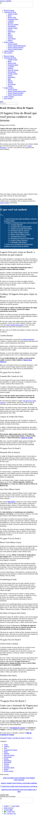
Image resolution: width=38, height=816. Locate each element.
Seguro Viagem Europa (15, 49)
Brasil (9, 15)
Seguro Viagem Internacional (17, 45)
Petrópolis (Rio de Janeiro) (20, 230)
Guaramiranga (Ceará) (18, 236)
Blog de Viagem (9, 10)
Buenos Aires (12, 17)
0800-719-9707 (8, 808)
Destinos (10, 23)
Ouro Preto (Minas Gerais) (20, 232)
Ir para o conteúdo (5, 1)
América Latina (12, 14)
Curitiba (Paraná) (17, 225)
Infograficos (11, 31)
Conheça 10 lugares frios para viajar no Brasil (21, 223)
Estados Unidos (12, 28)
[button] (4, 795)
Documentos (12, 26)
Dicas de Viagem (13, 24)
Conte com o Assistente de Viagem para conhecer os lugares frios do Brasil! (18, 245)
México (10, 35)
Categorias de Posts (10, 12)
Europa (10, 30)
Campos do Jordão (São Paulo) (21, 228)
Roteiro (10, 40)
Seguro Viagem (8, 42)
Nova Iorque (12, 38)
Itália (9, 33)
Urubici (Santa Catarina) (19, 240)
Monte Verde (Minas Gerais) (20, 234)
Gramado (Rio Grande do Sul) (21, 227)
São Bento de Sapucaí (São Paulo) (22, 238)
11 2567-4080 (8, 810)
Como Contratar (9, 51)
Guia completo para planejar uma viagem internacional (19, 779)
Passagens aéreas (13, 19)
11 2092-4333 (10, 811)
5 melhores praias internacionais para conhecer (19, 786)
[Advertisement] (19, 172)
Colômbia (11, 21)
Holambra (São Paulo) (19, 242)
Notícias (10, 37)
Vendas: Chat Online (11, 806)
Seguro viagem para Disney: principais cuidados (19, 783)
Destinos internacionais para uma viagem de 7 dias (19, 790)
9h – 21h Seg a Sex (10, 813)
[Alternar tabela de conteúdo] (1, 215)
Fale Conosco (8, 52)
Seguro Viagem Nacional (15, 47)
